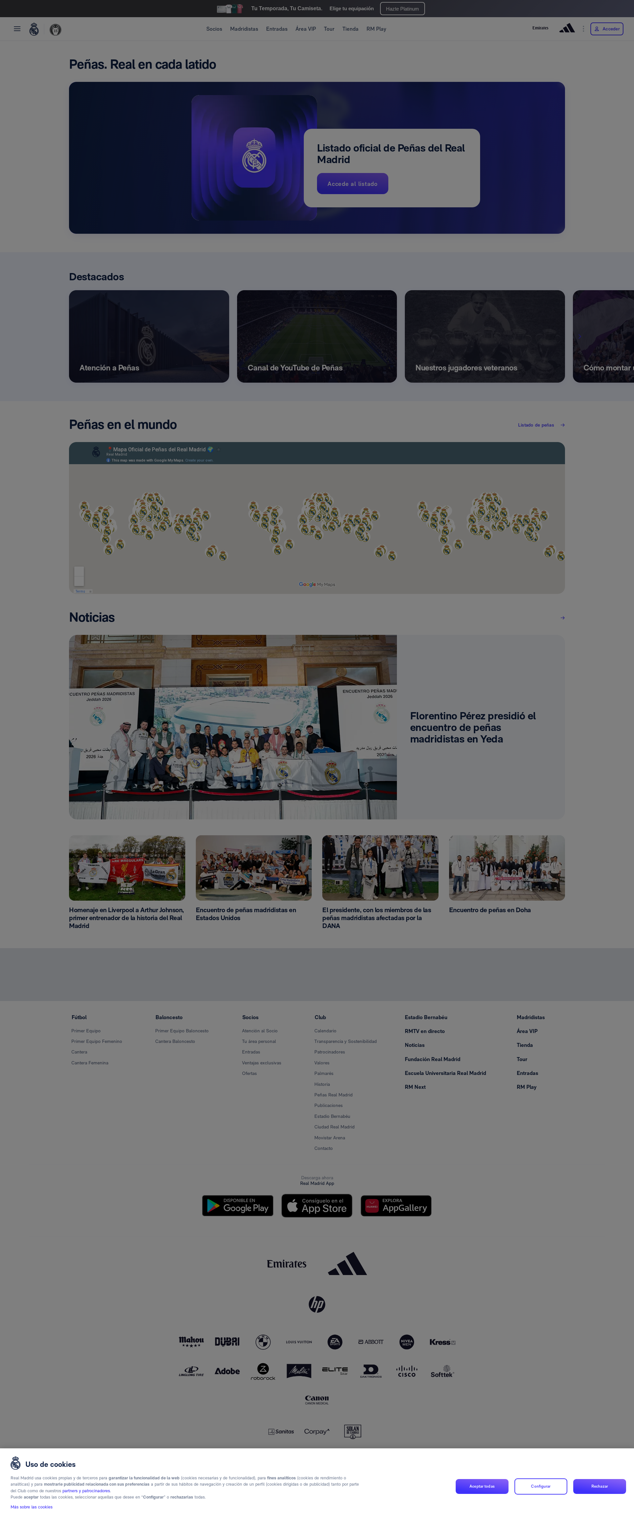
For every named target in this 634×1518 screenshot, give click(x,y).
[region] (317, 1483)
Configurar (540, 1486)
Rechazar (599, 1486)
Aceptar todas (482, 1486)
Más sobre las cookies (32, 1506)
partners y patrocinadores (86, 1490)
